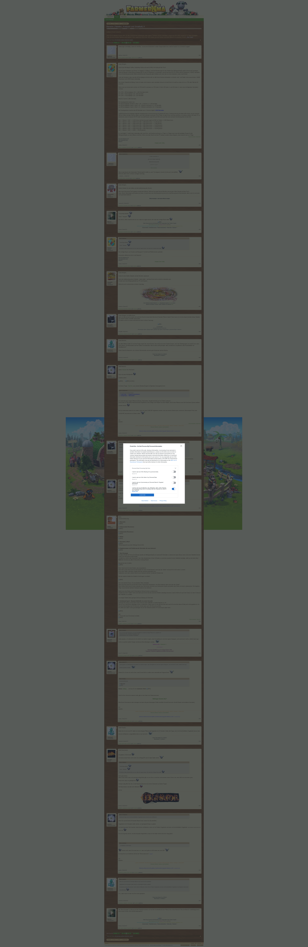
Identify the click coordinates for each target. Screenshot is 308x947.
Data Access (154, 500)
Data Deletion (144, 500)
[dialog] (154, 473)
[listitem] (154, 468)
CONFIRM (142, 495)
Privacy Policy (163, 500)
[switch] (174, 472)
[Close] (181, 446)
